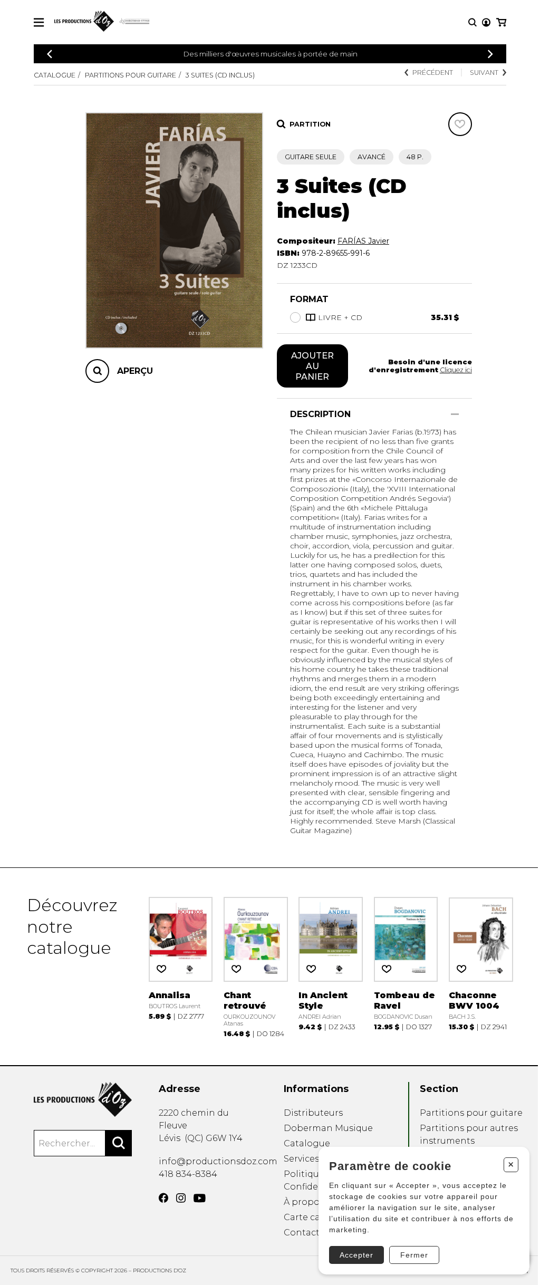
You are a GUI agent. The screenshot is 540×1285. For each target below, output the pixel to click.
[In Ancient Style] (330, 966)
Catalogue (54, 75)
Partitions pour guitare (130, 75)
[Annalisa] (181, 966)
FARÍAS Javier (363, 241)
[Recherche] (472, 22)
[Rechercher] (118, 1143)
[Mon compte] (486, 22)
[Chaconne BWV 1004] (481, 966)
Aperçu (135, 371)
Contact (302, 1233)
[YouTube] (200, 1198)
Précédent (432, 72)
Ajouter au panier (312, 366)
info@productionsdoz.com (218, 1161)
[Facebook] (163, 1198)
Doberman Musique (328, 1128)
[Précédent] (49, 54)
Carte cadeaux (315, 1217)
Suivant (484, 72)
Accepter (356, 1255)
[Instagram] (181, 1198)
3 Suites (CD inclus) (220, 75)
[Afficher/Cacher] (455, 414)
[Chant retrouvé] (256, 966)
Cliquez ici (456, 370)
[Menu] (39, 22)
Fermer (414, 1255)
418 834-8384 (188, 1174)
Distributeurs (313, 1113)
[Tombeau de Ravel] (406, 966)
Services (301, 1159)
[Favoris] (460, 124)
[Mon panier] (501, 22)
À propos (304, 1202)
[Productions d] (83, 1099)
